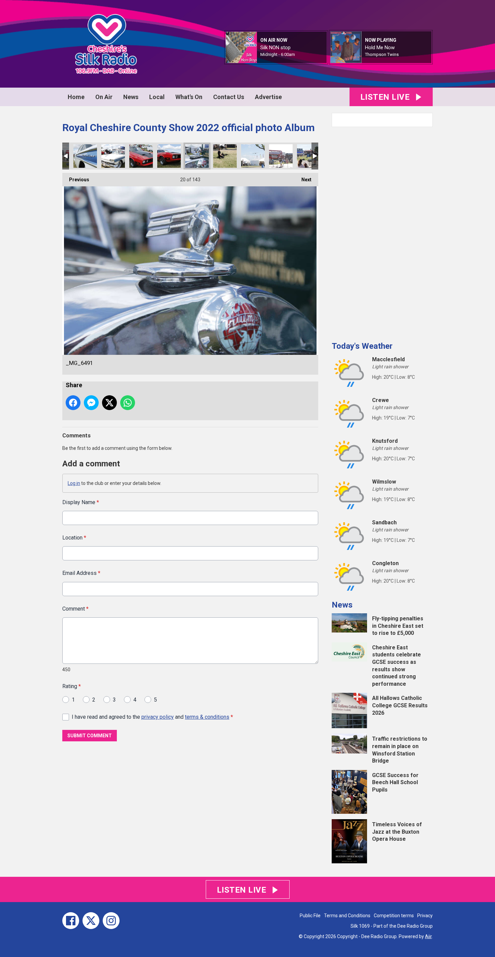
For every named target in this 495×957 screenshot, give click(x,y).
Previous (75, 179)
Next (303, 179)
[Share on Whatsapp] (127, 402)
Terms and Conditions (347, 915)
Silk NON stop (275, 47)
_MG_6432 (309, 156)
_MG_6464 (225, 156)
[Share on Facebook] (73, 402)
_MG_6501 (169, 156)
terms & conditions (207, 717)
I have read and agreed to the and (152, 717)
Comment (75, 609)
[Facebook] (70, 920)
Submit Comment (89, 735)
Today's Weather (362, 346)
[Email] (303, 55)
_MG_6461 (253, 156)
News (130, 96)
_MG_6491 (197, 156)
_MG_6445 (281, 156)
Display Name (80, 502)
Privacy (425, 915)
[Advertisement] (382, 231)
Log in (74, 483)
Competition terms (394, 915)
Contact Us (228, 96)
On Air (103, 96)
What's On (188, 96)
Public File (310, 915)
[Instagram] (111, 920)
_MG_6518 (113, 156)
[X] (90, 920)
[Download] (407, 55)
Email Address (81, 573)
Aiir (428, 936)
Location (74, 537)
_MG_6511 (141, 156)
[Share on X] (109, 402)
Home (76, 96)
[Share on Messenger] (91, 402)
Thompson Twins (382, 54)
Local (157, 96)
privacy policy (157, 717)
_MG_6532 (85, 156)
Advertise (268, 96)
